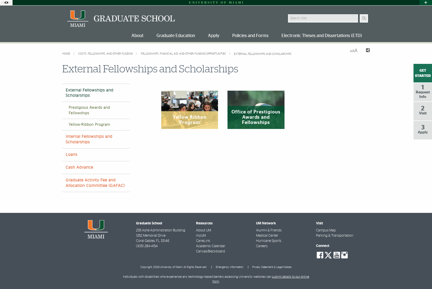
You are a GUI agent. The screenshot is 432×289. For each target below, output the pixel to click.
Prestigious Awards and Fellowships (89, 110)
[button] (421, 275)
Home (66, 53)
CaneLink (203, 241)
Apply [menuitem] (213, 36)
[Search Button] (364, 18)
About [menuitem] (138, 36)
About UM (203, 230)
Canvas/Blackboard (210, 251)
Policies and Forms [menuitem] (250, 36)
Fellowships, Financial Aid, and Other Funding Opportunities (184, 53)
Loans (72, 155)
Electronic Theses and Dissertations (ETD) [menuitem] (322, 36)
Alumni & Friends (269, 230)
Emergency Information (229, 267)
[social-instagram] (344, 255)
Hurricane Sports (268, 241)
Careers (262, 246)
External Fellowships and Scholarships (263, 54)
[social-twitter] (328, 255)
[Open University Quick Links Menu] (426, 2)
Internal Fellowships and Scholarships (89, 139)
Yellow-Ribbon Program (89, 124)
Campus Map (326, 230)
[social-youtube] (337, 255)
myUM (201, 235)
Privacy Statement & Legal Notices (272, 267)
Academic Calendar (210, 246)
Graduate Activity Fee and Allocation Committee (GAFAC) (95, 182)
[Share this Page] (366, 51)
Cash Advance (79, 167)
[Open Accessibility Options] (6, 2)
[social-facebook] (320, 255)
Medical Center (267, 235)
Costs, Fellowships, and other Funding (106, 53)
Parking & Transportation (334, 235)
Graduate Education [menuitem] (175, 36)
